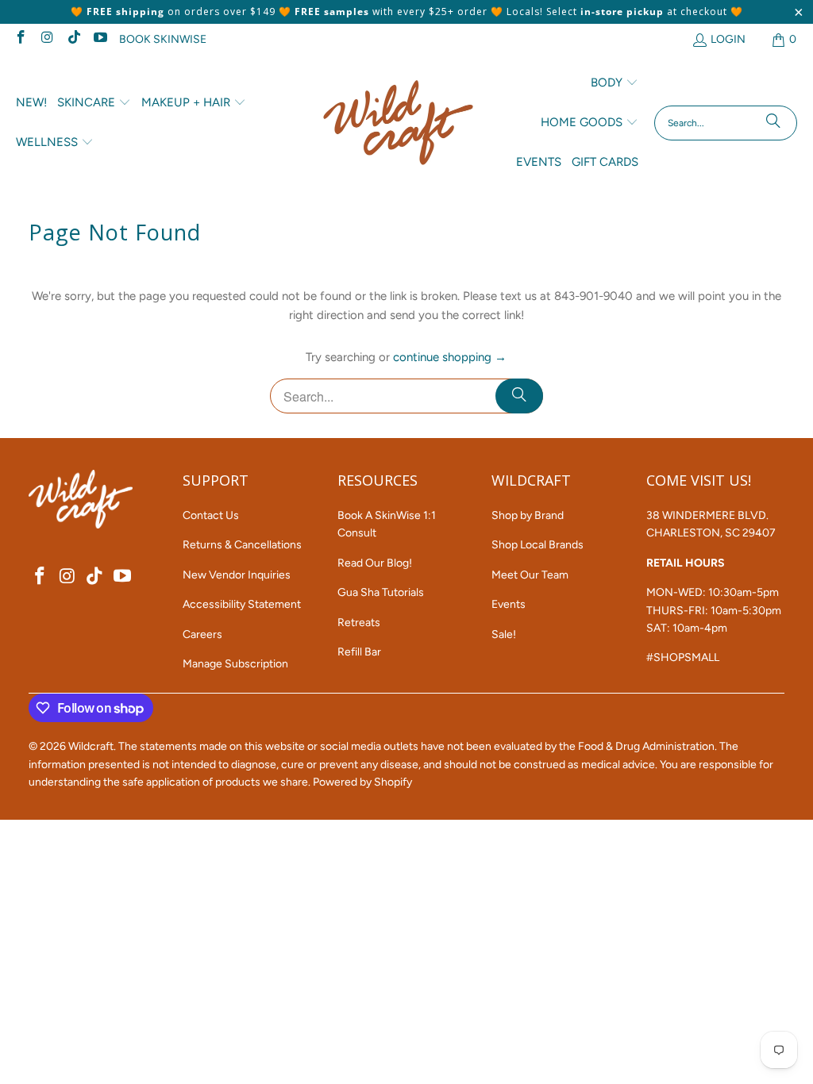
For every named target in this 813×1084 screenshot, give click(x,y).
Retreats (358, 622)
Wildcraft (91, 746)
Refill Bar (359, 652)
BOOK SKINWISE (162, 39)
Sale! (503, 634)
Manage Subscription (235, 664)
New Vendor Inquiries (237, 575)
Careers (202, 634)
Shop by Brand (527, 515)
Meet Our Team (529, 575)
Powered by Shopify (362, 782)
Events (508, 604)
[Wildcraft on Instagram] (47, 39)
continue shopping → (450, 357)
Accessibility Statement (242, 604)
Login (728, 39)
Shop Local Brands (537, 545)
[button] (94, 103)
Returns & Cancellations (242, 545)
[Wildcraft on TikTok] (73, 39)
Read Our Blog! (374, 563)
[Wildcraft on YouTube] (100, 39)
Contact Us (211, 515)
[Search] (773, 123)
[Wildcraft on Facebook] (20, 39)
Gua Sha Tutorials (380, 592)
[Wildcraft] (398, 122)
